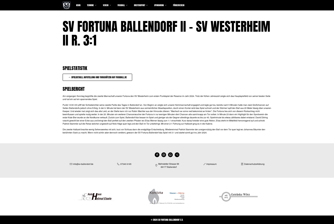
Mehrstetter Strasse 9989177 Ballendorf (168, 165)
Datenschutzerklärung (254, 163)
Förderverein (178, 5)
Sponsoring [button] (159, 5)
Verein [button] (105, 5)
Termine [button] (90, 5)
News (78, 5)
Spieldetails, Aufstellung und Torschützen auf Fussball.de (99, 77)
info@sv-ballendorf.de (83, 163)
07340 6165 (125, 163)
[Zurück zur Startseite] (66, 5)
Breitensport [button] (139, 5)
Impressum (211, 163)
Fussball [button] (121, 5)
